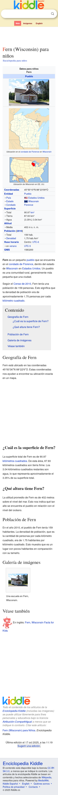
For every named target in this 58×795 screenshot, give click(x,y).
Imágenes (27, 23)
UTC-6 (35, 242)
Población (9, 230)
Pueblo (29, 76)
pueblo (30, 260)
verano (13, 246)
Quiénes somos (42, 783)
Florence (28, 204)
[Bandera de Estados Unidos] (26, 197)
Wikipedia (46, 777)
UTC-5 (27, 246)
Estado (10, 201)
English (39, 23)
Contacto (33, 786)
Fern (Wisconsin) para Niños (19, 730)
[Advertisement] (29, 36)
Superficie (10, 208)
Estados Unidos (36, 197)
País (8, 197)
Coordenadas (11, 189)
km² (32, 212)
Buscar (52, 13)
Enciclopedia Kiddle (14, 711)
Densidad (11, 238)
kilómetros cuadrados (15, 461)
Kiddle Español (10, 783)
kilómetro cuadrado (13, 300)
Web (18, 23)
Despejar (46, 14)
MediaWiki (43, 780)
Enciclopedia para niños (15, 60)
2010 (19, 230)
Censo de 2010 (22, 283)
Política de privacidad (13, 786)
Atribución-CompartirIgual (17, 721)
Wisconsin (47, 151)
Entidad (8, 193)
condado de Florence (30, 151)
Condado (11, 204)
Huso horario (11, 242)
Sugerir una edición (29, 746)
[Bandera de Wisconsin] (26, 201)
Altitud (8, 223)
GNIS (7, 249)
